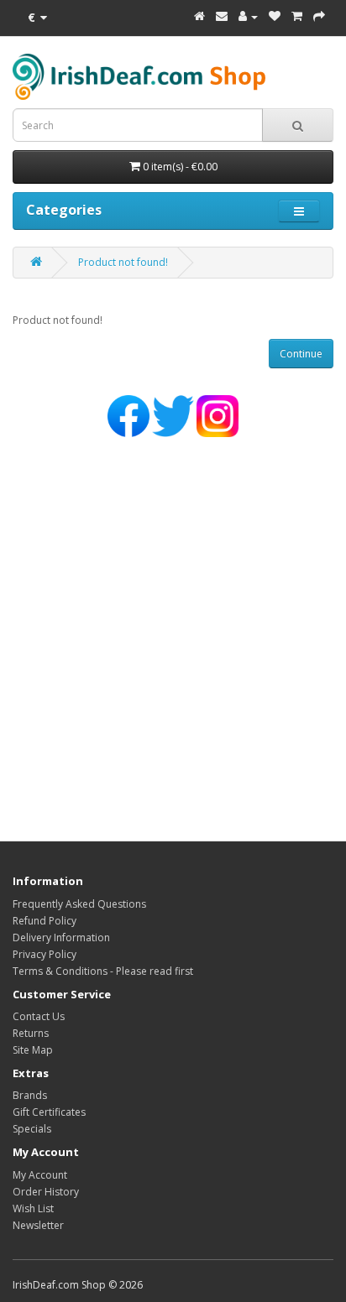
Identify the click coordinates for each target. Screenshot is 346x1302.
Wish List (33, 1208)
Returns (31, 1033)
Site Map (33, 1050)
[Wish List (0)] (274, 16)
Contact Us (39, 1016)
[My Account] (248, 16)
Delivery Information (61, 937)
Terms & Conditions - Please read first (103, 971)
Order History (46, 1192)
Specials (32, 1129)
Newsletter (38, 1225)
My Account (40, 1175)
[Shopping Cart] (296, 16)
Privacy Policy (44, 954)
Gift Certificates (49, 1112)
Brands (30, 1095)
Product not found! (123, 262)
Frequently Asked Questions (79, 904)
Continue (301, 353)
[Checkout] (319, 16)
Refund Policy (44, 921)
